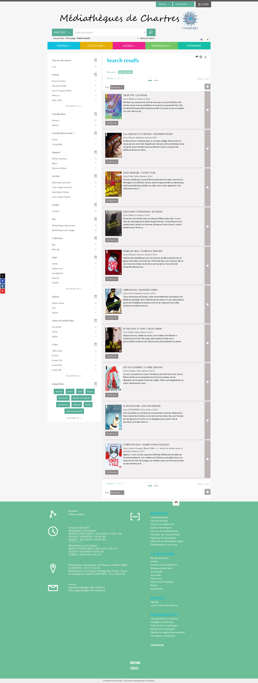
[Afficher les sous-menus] (169, 4)
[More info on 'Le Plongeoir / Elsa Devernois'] (113, 417)
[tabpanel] (129, 276)
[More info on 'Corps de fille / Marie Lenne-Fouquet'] (113, 455)
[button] (74, 66)
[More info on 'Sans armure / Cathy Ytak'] (113, 184)
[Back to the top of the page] (176, 502)
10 (198, 78)
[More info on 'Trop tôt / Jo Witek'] (113, 106)
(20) (73, 288)
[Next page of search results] (162, 78)
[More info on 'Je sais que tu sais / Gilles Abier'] (113, 339)
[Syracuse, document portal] (129, 20)
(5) (72, 418)
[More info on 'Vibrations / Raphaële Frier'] (113, 301)
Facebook (73, 510)
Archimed (118, 681)
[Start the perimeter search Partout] (151, 32)
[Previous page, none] (144, 78)
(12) (73, 106)
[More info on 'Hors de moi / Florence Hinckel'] (113, 262)
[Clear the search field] (145, 32)
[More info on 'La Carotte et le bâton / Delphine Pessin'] (113, 145)
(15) (73, 375)
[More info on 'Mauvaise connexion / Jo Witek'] (113, 223)
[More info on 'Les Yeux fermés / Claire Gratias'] (113, 378)
